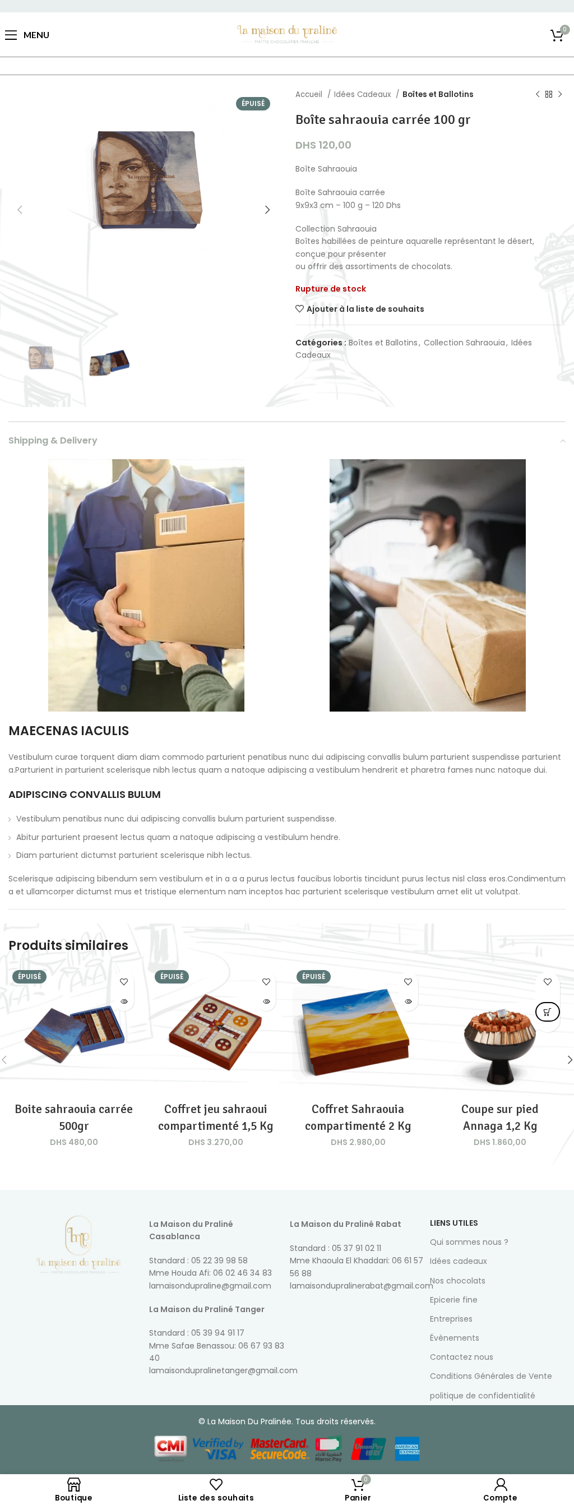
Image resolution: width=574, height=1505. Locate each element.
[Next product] (560, 94)
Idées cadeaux (458, 1261)
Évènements (454, 1338)
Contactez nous (461, 1357)
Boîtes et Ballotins (438, 94)
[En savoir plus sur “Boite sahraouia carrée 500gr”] (124, 1001)
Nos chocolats (457, 1280)
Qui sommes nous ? (469, 1242)
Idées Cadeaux (363, 94)
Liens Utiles (454, 1223)
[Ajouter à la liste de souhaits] (124, 981)
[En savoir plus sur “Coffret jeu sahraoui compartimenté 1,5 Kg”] (266, 1001)
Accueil (310, 94)
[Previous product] (537, 94)
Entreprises (451, 1318)
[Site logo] (287, 33)
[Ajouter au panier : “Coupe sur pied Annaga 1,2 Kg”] (547, 1012)
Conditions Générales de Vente (491, 1376)
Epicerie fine (454, 1299)
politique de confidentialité (482, 1395)
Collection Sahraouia (464, 342)
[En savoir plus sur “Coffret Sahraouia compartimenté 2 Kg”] (408, 1001)
